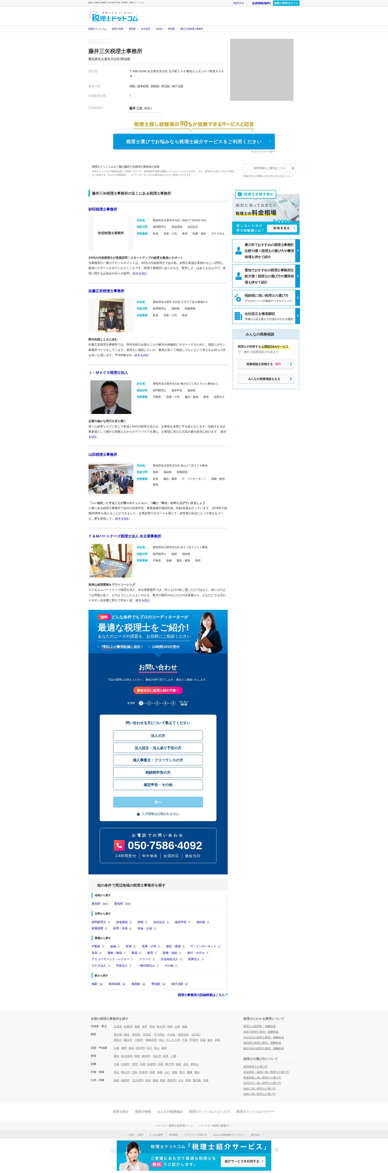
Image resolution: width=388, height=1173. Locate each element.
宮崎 (188, 1080)
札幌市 (128, 1026)
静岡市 (146, 1056)
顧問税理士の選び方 (255, 1066)
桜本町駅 (117, 984)
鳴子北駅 (180, 984)
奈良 (186, 1064)
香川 (182, 1072)
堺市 (135, 1064)
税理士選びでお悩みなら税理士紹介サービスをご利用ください (194, 141)
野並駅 (171, 28)
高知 (197, 1072)
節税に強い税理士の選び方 (259, 1094)
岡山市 (125, 1072)
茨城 (202, 1040)
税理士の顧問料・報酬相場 (259, 1026)
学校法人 (123, 965)
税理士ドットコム (97, 28)
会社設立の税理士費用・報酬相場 (263, 1037)
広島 (134, 1072)
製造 (136, 952)
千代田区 (159, 1034)
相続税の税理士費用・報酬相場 (262, 1042)
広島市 (143, 1072)
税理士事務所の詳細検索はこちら (202, 995)
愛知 (116, 1056)
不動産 (98, 946)
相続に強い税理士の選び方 (259, 1088)
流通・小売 (151, 946)
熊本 (162, 1080)
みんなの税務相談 (170, 1111)
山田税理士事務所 (102, 454)
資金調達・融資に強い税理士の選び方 (266, 1072)
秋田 (170, 1026)
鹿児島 (197, 1080)
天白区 (159, 28)
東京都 (118, 1034)
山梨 (116, 1048)
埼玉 (161, 1040)
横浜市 (128, 1040)
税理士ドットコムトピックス (209, 1111)
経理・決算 (122, 928)
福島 (184, 1026)
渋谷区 (147, 1034)
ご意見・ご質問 (135, 1134)
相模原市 (151, 1040)
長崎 (155, 1080)
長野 (124, 1048)
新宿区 (136, 1034)
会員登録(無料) (261, 3)
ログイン (238, 3)
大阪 (116, 1064)
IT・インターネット (205, 946)
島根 (160, 1072)
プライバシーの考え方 (195, 1134)
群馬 (217, 1040)
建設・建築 (175, 946)
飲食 (130, 946)
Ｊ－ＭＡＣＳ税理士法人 (108, 372)
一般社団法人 (147, 965)
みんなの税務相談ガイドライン (229, 1134)
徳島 (174, 1072)
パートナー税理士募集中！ (215, 1125)
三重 (173, 1056)
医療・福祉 (172, 952)
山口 (167, 1072)
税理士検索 (117, 28)
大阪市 (125, 1064)
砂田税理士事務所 (102, 209)
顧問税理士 (101, 922)
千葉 (184, 1040)
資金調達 (123, 922)
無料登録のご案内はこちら (270, 168)
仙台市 (161, 1026)
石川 (149, 1048)
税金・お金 (147, 928)
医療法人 (195, 959)
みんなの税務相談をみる (264, 379)
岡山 (116, 1072)
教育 (151, 952)
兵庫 (160, 1064)
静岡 (137, 1056)
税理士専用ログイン (286, 3)
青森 (137, 1026)
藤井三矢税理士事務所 (192, 28)
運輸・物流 (116, 952)
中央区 (171, 1034)
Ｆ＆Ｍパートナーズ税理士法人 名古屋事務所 (124, 536)
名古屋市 (145, 28)
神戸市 (169, 1064)
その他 (171, 965)
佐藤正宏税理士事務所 (106, 291)
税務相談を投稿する (264, 364)
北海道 (118, 1026)
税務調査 (99, 928)
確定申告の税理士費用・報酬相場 (263, 1048)
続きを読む (140, 273)
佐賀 (148, 1080)
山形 (177, 1026)
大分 (180, 1080)
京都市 (152, 1064)
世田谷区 (183, 1034)
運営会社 (255, 1134)
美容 (96, 952)
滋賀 (178, 1064)
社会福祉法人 (171, 959)
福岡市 (125, 1080)
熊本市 (172, 1080)
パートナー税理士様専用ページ (174, 1125)
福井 (164, 1048)
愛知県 (132, 28)
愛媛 (189, 1072)
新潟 (131, 1048)
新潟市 (140, 1048)
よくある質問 (156, 1134)
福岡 (116, 1080)
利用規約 (173, 1134)
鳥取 (152, 1072)
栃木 (210, 1040)
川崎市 (139, 1040)
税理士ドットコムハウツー (255, 1111)
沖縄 (205, 1080)
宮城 (152, 1026)
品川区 (196, 1034)
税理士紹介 (121, 1111)
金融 (114, 946)
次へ (158, 802)
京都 (142, 1064)
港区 (127, 1034)
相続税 (202, 922)
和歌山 (195, 1064)
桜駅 (97, 984)
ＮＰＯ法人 (101, 965)
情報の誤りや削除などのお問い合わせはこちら (267, 176)
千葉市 (194, 1040)
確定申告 (182, 922)
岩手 (144, 1026)
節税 (142, 922)
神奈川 (118, 1040)
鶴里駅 (138, 984)
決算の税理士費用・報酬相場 (260, 1031)
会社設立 (160, 922)
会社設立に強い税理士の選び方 (262, 1083)
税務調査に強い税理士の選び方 (262, 1077)
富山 (156, 1048)
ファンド (146, 959)
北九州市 (137, 1080)
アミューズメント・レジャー (112, 959)
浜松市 (157, 1056)
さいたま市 (173, 1040)
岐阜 (166, 1056)
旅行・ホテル (197, 952)
